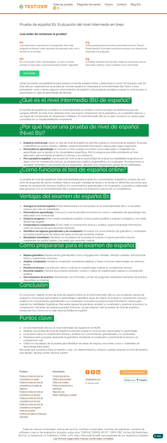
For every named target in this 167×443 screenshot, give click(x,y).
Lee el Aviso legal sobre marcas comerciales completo (83, 438)
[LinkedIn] (98, 372)
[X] (93, 372)
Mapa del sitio (59, 392)
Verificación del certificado (133, 372)
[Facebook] (87, 372)
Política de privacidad (62, 379)
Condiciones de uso (61, 376)
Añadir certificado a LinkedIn (65, 395)
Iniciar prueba (29, 73)
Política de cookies (60, 382)
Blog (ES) (136, 4)
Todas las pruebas (63, 4)
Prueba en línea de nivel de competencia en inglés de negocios (31, 385)
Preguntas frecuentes (89, 4)
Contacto (122, 4)
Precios (109, 4)
